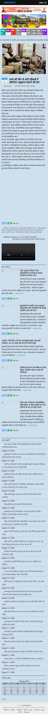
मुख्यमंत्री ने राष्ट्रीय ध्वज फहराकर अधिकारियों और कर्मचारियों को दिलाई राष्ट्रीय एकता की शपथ (33, 308)
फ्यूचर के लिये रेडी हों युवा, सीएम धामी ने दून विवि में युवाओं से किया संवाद (24, 533)
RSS (20, 712)
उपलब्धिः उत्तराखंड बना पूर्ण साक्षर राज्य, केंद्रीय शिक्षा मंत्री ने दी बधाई (23, 603)
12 (18, 689)
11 (11, 689)
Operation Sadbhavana (28, 228)
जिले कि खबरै (25, 86)
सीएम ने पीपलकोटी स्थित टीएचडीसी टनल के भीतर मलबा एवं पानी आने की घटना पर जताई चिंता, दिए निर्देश (24, 523)
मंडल (23, 30)
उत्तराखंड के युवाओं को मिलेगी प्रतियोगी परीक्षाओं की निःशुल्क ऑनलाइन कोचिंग (22, 633)
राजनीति (28, 32)
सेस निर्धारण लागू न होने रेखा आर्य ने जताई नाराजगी (29, 239)
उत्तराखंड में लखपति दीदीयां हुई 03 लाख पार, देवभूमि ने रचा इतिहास (21, 563)
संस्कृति (3, 32)
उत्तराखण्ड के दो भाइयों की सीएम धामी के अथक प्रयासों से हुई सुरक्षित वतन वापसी (22, 623)
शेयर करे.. (16, 223)
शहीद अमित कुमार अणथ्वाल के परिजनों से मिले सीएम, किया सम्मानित (21, 495)
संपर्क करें (6, 710)
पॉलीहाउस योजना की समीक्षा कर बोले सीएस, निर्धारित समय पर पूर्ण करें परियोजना (33, 369)
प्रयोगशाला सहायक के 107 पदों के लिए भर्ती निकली (20, 237)
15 (37, 689)
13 (24, 689)
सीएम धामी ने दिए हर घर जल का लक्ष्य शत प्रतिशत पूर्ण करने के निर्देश (23, 613)
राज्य (7, 30)
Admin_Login (28, 710)
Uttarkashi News (36, 232)
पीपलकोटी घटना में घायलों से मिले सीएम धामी (18, 504)
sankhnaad (7, 86)
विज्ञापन (13, 710)
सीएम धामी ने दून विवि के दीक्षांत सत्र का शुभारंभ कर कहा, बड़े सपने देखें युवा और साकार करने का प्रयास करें (22, 543)
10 (5, 689)
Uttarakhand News (22, 232)
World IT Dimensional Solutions (35, 707)
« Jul (3, 699)
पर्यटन (12, 32)
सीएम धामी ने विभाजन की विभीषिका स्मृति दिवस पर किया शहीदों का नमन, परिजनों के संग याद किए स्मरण (33, 404)
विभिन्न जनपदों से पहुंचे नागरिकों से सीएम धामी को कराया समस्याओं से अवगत (21, 667)
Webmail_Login (39, 710)
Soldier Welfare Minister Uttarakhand (20, 230)
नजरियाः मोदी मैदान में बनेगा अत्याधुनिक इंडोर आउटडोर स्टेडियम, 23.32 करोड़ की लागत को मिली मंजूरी (21, 341)
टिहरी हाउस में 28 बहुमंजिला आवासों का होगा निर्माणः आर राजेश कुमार (23, 583)
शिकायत (19, 710)
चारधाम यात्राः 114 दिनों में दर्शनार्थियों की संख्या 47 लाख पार (23, 658)
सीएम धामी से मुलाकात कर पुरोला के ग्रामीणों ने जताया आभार (23, 651)
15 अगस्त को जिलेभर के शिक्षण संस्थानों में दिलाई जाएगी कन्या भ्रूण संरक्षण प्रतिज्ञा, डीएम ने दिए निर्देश (22, 573)
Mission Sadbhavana (11, 228)
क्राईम (44, 32)
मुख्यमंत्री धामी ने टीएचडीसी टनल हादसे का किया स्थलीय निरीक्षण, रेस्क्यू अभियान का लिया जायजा (21, 513)
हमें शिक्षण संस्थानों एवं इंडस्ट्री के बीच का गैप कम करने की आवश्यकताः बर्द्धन (21, 553)
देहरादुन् (32, 86)
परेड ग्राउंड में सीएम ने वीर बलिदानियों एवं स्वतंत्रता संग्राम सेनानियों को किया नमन (31, 273)
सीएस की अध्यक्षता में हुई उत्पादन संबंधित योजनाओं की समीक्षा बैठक (22, 643)
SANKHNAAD (9, 2)
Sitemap (26, 712)
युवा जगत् (39, 32)
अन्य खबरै (33, 32)
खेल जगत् (18, 32)
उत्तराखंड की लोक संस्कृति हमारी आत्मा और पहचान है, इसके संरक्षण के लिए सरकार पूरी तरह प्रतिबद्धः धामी (22, 593)
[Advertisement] (24, 196)
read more (20, 293)
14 (30, 689)
